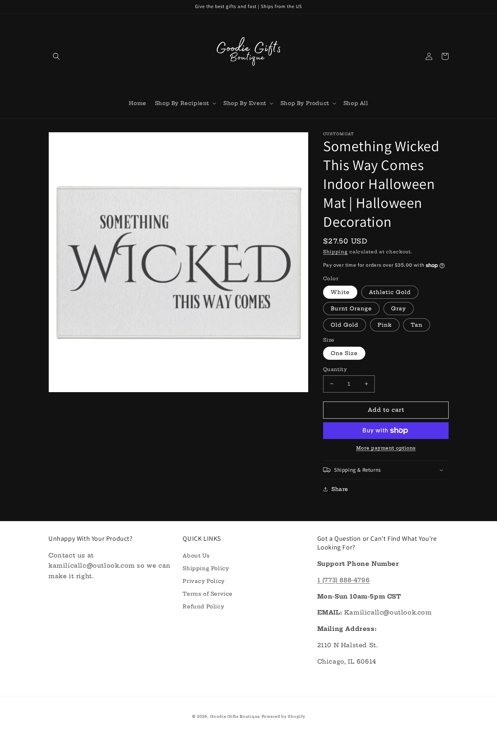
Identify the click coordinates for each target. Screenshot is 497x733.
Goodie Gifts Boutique (235, 716)
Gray (398, 308)
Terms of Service (207, 594)
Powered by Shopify (283, 716)
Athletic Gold (390, 292)
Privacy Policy (203, 581)
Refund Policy (203, 606)
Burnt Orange (351, 308)
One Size (344, 353)
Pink (385, 325)
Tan (416, 325)
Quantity (335, 369)
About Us (196, 555)
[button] (56, 56)
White (340, 292)
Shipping (335, 251)
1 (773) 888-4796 (343, 580)
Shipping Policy (206, 568)
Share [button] (339, 489)
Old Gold (344, 325)
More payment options (386, 448)
